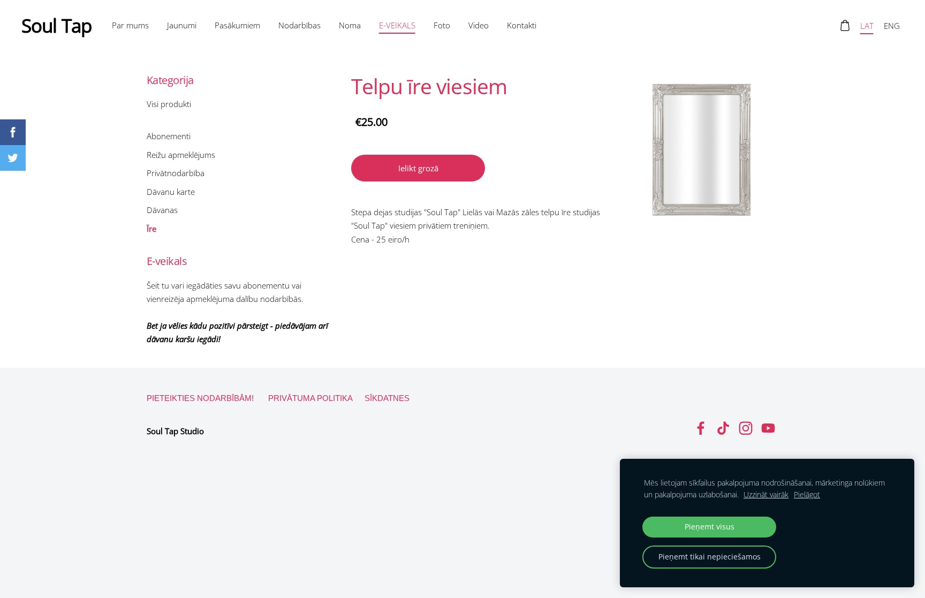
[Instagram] (746, 428)
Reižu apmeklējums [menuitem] (181, 154)
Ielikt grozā (418, 168)
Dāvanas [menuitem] (162, 210)
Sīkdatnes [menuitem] (387, 398)
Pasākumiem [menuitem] (237, 25)
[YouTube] (768, 428)
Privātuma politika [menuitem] (310, 398)
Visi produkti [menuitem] (169, 104)
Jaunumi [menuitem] (181, 25)
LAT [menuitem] (867, 25)
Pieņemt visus (709, 527)
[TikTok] (723, 428)
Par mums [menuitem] (130, 25)
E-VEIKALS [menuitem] (397, 25)
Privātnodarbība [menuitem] (175, 173)
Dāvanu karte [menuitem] (171, 191)
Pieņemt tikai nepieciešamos (709, 557)
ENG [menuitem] (892, 25)
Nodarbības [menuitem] (299, 25)
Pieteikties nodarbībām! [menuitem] (200, 398)
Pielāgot (807, 494)
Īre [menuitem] (151, 228)
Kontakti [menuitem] (521, 25)
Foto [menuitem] (442, 25)
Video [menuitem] (478, 25)
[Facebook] (701, 428)
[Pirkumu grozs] (844, 25)
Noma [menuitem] (350, 25)
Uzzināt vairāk (766, 494)
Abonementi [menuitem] (169, 136)
